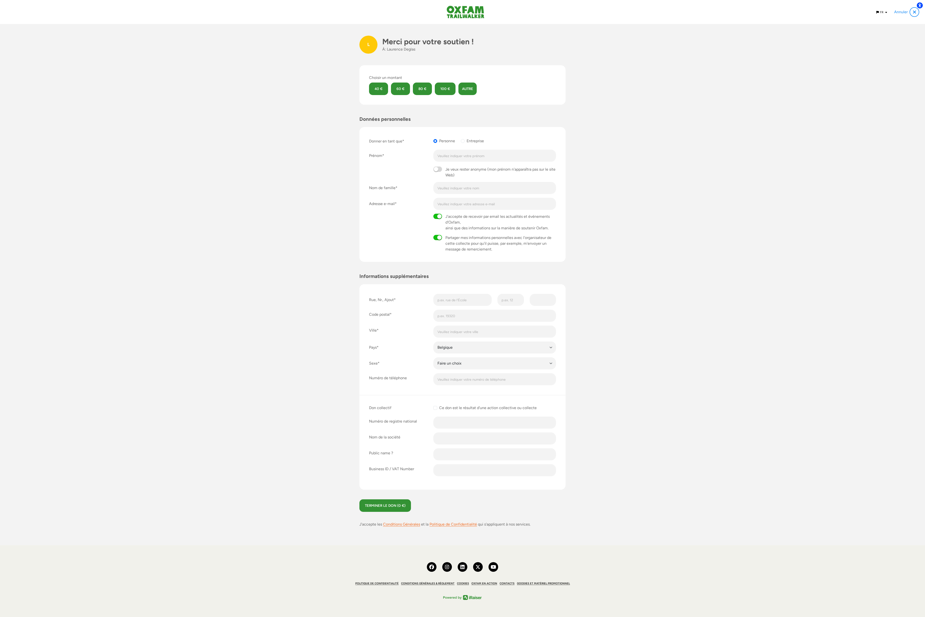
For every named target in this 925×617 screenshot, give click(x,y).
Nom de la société (384, 437)
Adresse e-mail (382, 203)
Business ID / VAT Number (391, 469)
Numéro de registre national (393, 421)
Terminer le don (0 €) (385, 505)
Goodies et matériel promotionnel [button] (543, 583)
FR (882, 12)
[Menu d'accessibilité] (920, 5)
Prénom (375, 155)
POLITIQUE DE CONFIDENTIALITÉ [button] (377, 583)
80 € (422, 89)
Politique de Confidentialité (453, 524)
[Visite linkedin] (462, 567)
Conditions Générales (401, 524)
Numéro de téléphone (388, 378)
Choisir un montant (385, 77)
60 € (400, 89)
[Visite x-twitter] (478, 567)
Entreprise (475, 141)
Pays (373, 347)
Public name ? (381, 453)
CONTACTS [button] (507, 583)
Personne (447, 141)
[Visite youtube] (493, 567)
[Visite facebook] (431, 567)
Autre (467, 89)
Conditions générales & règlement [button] (428, 583)
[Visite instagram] (447, 567)
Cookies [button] (463, 583)
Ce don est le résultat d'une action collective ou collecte (488, 407)
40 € (379, 89)
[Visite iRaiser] (462, 597)
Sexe (373, 363)
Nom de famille (382, 188)
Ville (373, 330)
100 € (445, 89)
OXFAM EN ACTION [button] (484, 583)
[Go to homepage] (465, 12)
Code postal (379, 314)
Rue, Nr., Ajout (381, 299)
